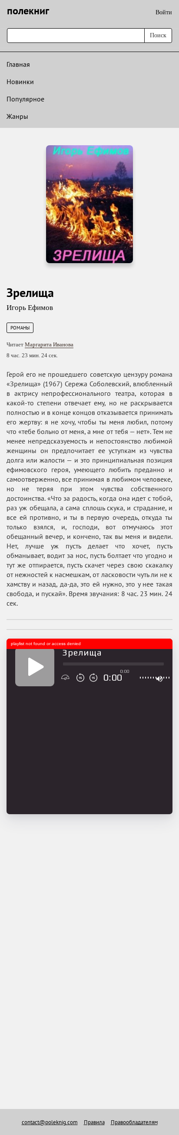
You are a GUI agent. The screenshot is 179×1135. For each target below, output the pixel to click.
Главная (18, 64)
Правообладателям (134, 1122)
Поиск (158, 35)
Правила (94, 1122)
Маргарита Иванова (49, 344)
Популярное (25, 99)
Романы (20, 328)
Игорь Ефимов (30, 307)
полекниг (28, 10)
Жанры (17, 116)
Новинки (20, 81)
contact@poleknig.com (50, 1122)
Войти (164, 12)
